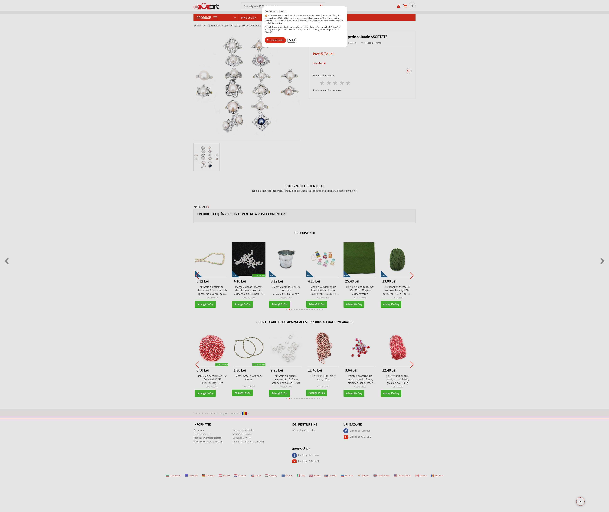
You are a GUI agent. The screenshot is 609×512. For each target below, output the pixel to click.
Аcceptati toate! (275, 40)
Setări (292, 40)
